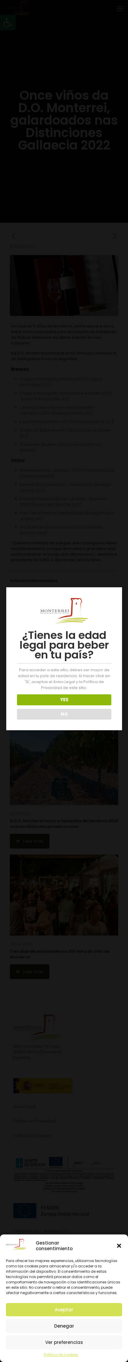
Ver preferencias (64, 1342)
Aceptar (64, 1310)
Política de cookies (61, 1354)
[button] (119, 1246)
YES (64, 699)
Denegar (64, 1326)
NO (64, 714)
